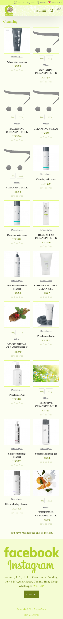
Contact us (31, 594)
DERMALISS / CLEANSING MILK (46, 236)
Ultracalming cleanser (17, 504)
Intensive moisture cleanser (17, 287)
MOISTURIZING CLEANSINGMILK (17, 346)
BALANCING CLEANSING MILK (17, 130)
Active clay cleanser (17, 62)
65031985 (38, 586)
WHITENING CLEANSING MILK (46, 514)
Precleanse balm (46, 336)
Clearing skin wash (46, 179)
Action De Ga (46, 229)
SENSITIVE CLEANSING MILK (46, 404)
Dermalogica (16, 56)
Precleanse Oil (17, 394)
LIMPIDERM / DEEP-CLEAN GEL (46, 287)
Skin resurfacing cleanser (17, 455)
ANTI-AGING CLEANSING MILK (46, 71)
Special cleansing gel (46, 453)
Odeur (46, 64)
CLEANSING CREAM (46, 128)
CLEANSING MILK (17, 187)
